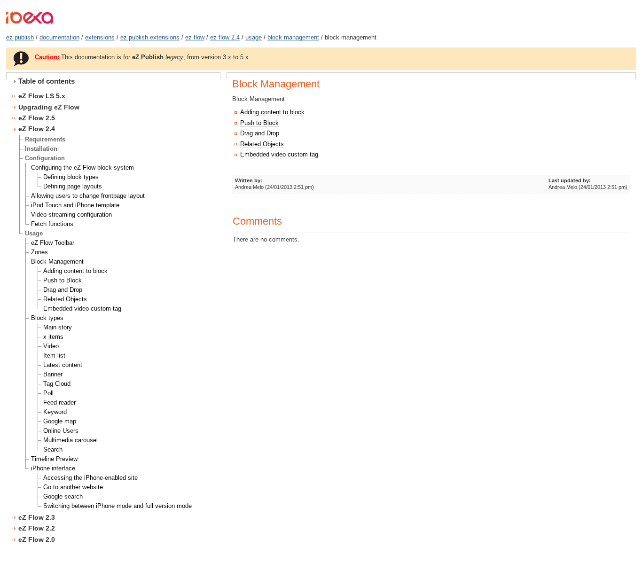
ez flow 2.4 (225, 37)
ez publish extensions (150, 37)
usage (253, 37)
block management (293, 37)
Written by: (248, 180)
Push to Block (259, 122)
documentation (59, 37)
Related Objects (262, 144)
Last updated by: (569, 180)
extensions (100, 37)
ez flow (194, 37)
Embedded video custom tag (279, 154)
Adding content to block (272, 112)
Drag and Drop (259, 133)
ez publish (20, 37)
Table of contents (46, 81)
